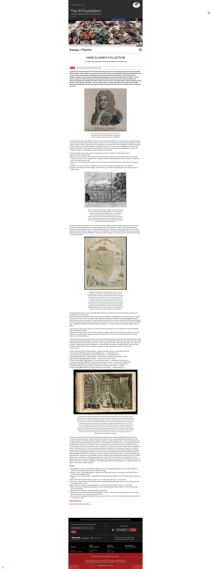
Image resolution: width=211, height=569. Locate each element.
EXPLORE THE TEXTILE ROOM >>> (81, 504)
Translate (133, 530)
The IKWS (76, 45)
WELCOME (72, 19)
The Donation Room (130, 547)
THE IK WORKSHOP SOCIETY (84, 19)
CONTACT (72, 22)
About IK (73, 550)
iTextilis (81, 45)
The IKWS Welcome (93, 550)
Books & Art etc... (130, 545)
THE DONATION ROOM (118, 19)
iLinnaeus (91, 551)
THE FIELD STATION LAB (103, 19)
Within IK (109, 550)
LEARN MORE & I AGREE (105, 566)
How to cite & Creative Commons (128, 45)
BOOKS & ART (131, 19)
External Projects (111, 551)
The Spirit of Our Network (76, 551)
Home (70, 45)
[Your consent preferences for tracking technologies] (2, 567)
